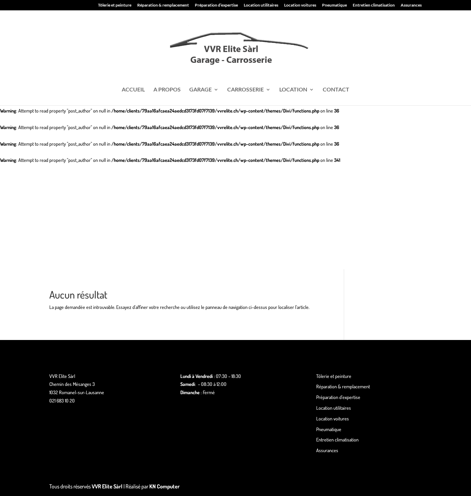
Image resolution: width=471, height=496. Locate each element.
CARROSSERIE (245, 90)
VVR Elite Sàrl (107, 486)
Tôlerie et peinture (114, 5)
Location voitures (300, 5)
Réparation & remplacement (163, 5)
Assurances (411, 5)
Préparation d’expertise (216, 5)
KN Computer (164, 486)
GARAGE (200, 90)
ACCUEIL (133, 90)
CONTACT (336, 90)
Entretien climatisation (374, 5)
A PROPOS (167, 90)
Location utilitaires (261, 5)
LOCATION (293, 90)
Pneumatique (334, 5)
